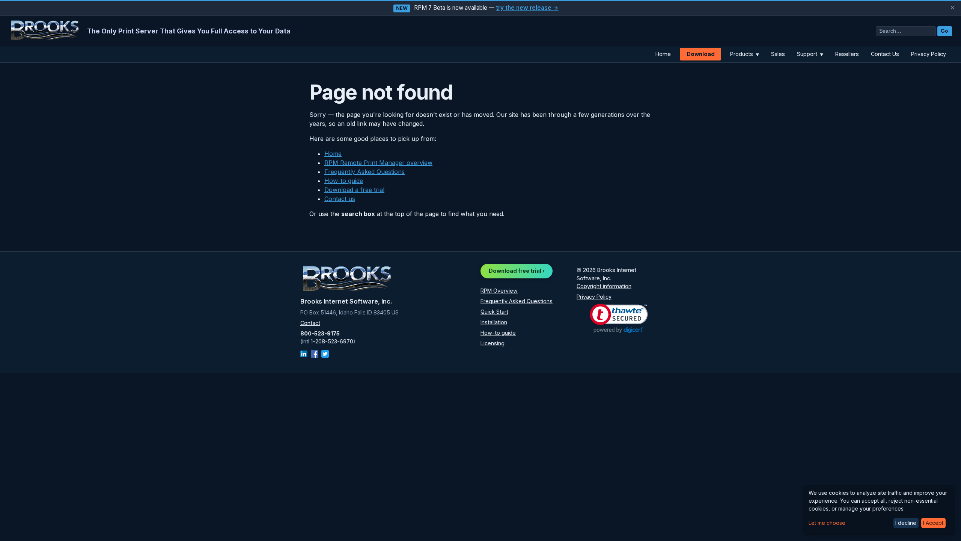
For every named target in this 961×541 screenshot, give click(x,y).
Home (663, 54)
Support (810, 54)
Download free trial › (517, 270)
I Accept (933, 523)
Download (701, 54)
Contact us (339, 198)
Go (944, 31)
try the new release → (527, 7)
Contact (310, 323)
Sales (778, 54)
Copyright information (604, 286)
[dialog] (878, 509)
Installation (493, 322)
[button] (619, 318)
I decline (905, 523)
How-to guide (343, 180)
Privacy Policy (928, 54)
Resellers (847, 54)
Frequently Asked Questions (364, 171)
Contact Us (885, 54)
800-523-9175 (320, 333)
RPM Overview (499, 290)
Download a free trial (354, 189)
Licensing (492, 343)
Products (744, 54)
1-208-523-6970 (332, 341)
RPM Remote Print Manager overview (378, 162)
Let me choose (827, 523)
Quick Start (494, 311)
